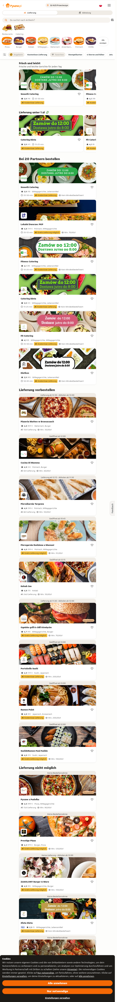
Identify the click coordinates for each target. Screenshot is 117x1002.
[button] (11, 5)
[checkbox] (7, 42)
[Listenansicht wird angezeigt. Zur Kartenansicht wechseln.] (112, 20)
